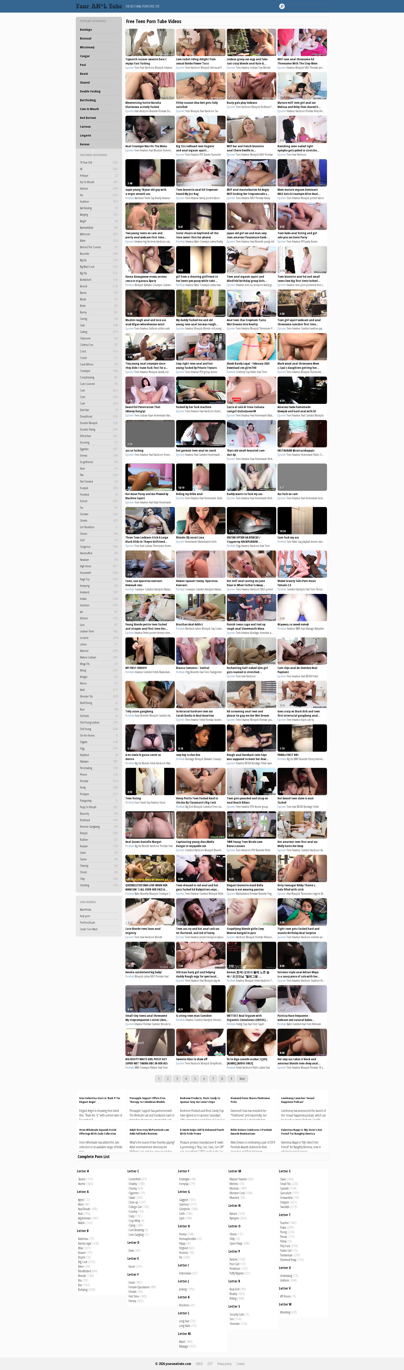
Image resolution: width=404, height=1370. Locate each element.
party (307, 241)
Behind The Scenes (99, 247)
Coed (99, 351)
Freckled (99, 494)
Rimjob (99, 833)
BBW (298, 628)
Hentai (182, 1234)
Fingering (271, 894)
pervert (322, 68)
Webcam (271, 459)
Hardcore (149, 68)
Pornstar (99, 781)
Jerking (183, 1289)
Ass (99, 195)
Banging (99, 214)
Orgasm (99, 742)
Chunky (133, 1188)
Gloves (99, 533)
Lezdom (99, 638)
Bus (80, 1285)
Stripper (284, 1202)
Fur (99, 507)
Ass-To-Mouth (99, 182)
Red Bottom (88, 118)
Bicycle (81, 1257)
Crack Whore (99, 364)
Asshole (99, 188)
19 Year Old (99, 162)
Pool (83, 65)
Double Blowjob (99, 423)
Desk (131, 1250)
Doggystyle (172, 111)
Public (253, 372)
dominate (264, 633)
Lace (99, 625)
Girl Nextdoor (99, 527)
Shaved (85, 82)
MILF (307, 68)
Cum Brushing (136, 1230)
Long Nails (184, 1325)
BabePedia (85, 909)
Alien (81, 1204)
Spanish (284, 1188)
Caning (99, 319)
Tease (283, 1227)
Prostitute (235, 1268)
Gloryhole (184, 1209)
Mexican (234, 1188)
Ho (180, 1257)
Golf (99, 540)
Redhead (99, 820)
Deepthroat (99, 416)
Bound (99, 286)
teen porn (300, 285)
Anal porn (85, 916)
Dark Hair (99, 410)
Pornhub (129, 198)
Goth (182, 1213)
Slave (283, 1179)
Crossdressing (99, 377)
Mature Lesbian (99, 657)
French (99, 501)
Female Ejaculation (139, 1287)
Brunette (153, 111)
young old (269, 241)
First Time (134, 1296)
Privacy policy (224, 1363)
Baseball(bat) (99, 227)
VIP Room (285, 1296)
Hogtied (183, 1248)
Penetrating (99, 768)
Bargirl (99, 221)
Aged (81, 1199)
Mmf (99, 690)
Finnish (132, 1291)
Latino (198, 628)
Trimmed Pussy (288, 1259)
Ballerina (83, 1238)
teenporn (258, 285)
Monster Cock (237, 1193)
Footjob (99, 488)
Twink (147, 198)
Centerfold (134, 1179)
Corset (99, 358)
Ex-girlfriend (99, 462)
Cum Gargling (136, 1234)
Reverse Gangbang (99, 826)
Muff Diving (99, 703)
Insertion (99, 605)
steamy (322, 542)
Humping (99, 585)
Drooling (99, 442)
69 (99, 169)
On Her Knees (99, 735)
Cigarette (134, 1193)
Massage (310, 628)
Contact (240, 1363)
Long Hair (184, 1321)
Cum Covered (99, 384)
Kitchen (99, 618)
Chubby (133, 1183)
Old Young (99, 729)
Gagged (183, 1199)
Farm (99, 468)
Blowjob (159, 68)
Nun (99, 709)
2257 (210, 1363)
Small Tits (285, 1183)
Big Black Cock (99, 266)
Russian (99, 846)
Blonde (267, 68)
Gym (181, 1218)
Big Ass (99, 260)
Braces (99, 292)
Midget (99, 677)
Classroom (99, 338)
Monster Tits (99, 696)
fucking (321, 498)
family (202, 198)
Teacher (284, 1222)
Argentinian (84, 1218)
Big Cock (82, 1262)
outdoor (170, 241)
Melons (234, 1183)
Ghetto (99, 520)
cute (309, 720)
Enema (99, 455)
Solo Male (292, 542)
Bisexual (85, 38)
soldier (161, 328)
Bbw (80, 1248)
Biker (81, 1266)
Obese (233, 1234)
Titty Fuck (285, 1246)
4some (207, 154)
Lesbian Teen (99, 631)
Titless (283, 1241)
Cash (99, 325)
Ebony (311, 759)
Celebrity (240, 372)
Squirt (261, 1024)
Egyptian (99, 449)
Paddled (99, 755)
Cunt (99, 397)
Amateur (168, 68)
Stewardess (286, 1197)
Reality (158, 198)
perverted (311, 285)
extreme (315, 937)
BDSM (309, 676)
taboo (217, 198)
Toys (260, 68)
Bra (80, 1280)
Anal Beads (84, 1209)
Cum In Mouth (89, 109)
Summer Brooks (160, 1024)
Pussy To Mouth (99, 807)
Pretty (99, 787)
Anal (142, 68)
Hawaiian (99, 559)
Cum (99, 390)
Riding (233, 1298)
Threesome (265, 328)
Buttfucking (88, 100)
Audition (99, 201)
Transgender (216, 672)
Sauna (99, 859)
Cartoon (85, 126)
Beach (84, 73)
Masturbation (274, 415)
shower (314, 542)
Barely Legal (84, 1243)
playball (306, 542)
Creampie (99, 371)
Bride (99, 305)
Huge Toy (99, 579)
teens (153, 241)
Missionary (87, 47)
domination (220, 720)
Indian (99, 598)
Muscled (234, 1197)
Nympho (234, 1218)
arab (167, 328)
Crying (132, 1225)
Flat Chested (99, 481)
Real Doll (234, 1289)
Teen (136, 68)
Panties (233, 1259)
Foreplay (184, 1183)
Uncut (162, 802)
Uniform (153, 328)
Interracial (215, 68)
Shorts (99, 872)
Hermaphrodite (187, 1238)
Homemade (169, 150)
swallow (314, 328)
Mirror (99, 683)
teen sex (249, 285)
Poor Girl (234, 1264)
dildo (219, 498)
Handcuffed (99, 553)
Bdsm (99, 240)
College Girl (135, 1206)
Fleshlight (184, 1179)
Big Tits (99, 273)
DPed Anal (99, 436)
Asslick (81, 1222)
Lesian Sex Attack (88, 929)
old (213, 328)
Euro (137, 802)
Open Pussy (236, 1243)
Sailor (99, 852)
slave (269, 763)
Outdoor (315, 981)
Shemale (235, 1323)
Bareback (139, 198)
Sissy (99, 878)
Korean (84, 144)
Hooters (183, 1252)
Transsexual (286, 1255)
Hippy (182, 1243)
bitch (214, 542)
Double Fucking (90, 91)
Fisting (239, 1024)
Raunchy (99, 813)
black (303, 720)
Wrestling (285, 1312)
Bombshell (99, 279)
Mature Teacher (238, 1179)
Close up (133, 1202)
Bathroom (99, 234)
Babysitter (319, 628)
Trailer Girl (285, 1250)
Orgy (99, 748)
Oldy (232, 1238)
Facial (132, 1282)
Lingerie (85, 135)
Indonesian (185, 1273)
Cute (99, 403)
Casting (99, 332)
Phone (99, 774)
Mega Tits (99, 664)
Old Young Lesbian (99, 722)
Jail (99, 611)
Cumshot (167, 285)
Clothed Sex (99, 345)
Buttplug (83, 1289)
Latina (213, 241)
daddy (161, 372)
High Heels (99, 566)
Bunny (99, 312)
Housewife (99, 572)
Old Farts (99, 716)
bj (313, 720)
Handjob (170, 415)
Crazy (131, 1216)
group (273, 285)
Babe (196, 241)
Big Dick (189, 807)
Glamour (184, 1204)
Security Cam (237, 1314)
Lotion (99, 644)
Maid (182, 1341)
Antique (99, 175)
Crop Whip (134, 1220)
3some (81, 1179)
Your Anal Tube (100, 6)
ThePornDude (87, 922)
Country (133, 1211)
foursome (216, 154)
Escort (132, 1266)
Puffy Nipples (237, 1273)
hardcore (161, 241)
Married (99, 651)
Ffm (99, 475)
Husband (99, 592)
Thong (283, 1232)
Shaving (99, 865)
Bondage (86, 29)
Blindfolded (84, 1271)
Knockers (184, 1305)
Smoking (99, 885)
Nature (233, 1213)
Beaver (82, 1252)
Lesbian (254, 68)
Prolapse (99, 794)
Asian (150, 415)
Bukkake (148, 285)
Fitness (132, 1301)
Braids (99, 299)
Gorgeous (99, 546)
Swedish (284, 1206)
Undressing (286, 1275)
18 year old (324, 1067)
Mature (169, 763)
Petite (146, 633)
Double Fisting (99, 429)
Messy (99, 670)
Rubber (99, 839)
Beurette (99, 253)
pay (320, 328)
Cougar (85, 56)
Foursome (275, 107)
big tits (146, 241)
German (99, 514)
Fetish (155, 672)
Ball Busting (99, 208)
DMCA (199, 1363)
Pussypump (99, 800)
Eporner (129, 68)
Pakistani (99, 761)
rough (221, 807)
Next (242, 1078)
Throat (283, 1236)
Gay (152, 198)
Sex (216, 111)
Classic (132, 1197)
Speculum (285, 1193)
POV (201, 154)
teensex (161, 633)
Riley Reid (319, 111)
